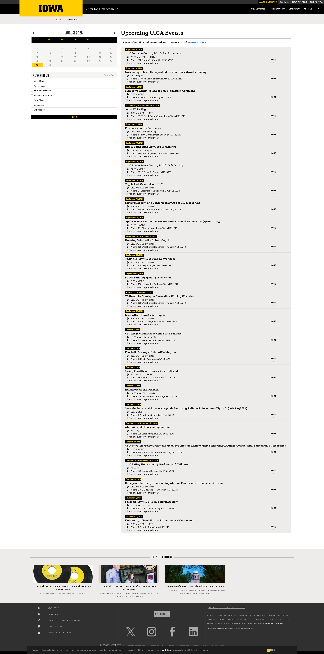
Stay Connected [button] (258, 9)
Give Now (160, 614)
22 (111, 57)
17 (50, 57)
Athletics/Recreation (43, 95)
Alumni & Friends (268, 2)
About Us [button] (308, 9)
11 (62, 53)
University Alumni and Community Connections (141, 646)
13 (88, 53)
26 (75, 61)
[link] (131, 631)
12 (75, 53)
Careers (53, 614)
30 (37, 65)
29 (111, 61)
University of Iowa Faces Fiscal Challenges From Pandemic (195, 586)
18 (62, 57)
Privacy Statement (166, 650)
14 (100, 53)
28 (100, 61)
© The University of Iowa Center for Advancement (226, 608)
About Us (53, 608)
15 (111, 53)
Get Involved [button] (277, 9)
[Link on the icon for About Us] (39, 608)
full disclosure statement (273, 623)
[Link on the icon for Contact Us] (39, 626)
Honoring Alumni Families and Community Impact (180, 646)
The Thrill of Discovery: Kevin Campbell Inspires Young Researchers (129, 587)
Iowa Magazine (299, 2)
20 (88, 57)
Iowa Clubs (39, 100)
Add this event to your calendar (143, 63)
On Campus (39, 105)
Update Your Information (64, 620)
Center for (101, 9)
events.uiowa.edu (197, 41)
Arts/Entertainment (42, 90)
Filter (73, 116)
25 (62, 61)
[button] (319, 9)
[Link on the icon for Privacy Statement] (39, 632)
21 (100, 57)
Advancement (40, 86)
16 (37, 57)
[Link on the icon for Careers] (39, 614)
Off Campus (39, 110)
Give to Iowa (316, 2)
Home (58, 20)
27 (88, 61)
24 (50, 61)
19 (75, 57)
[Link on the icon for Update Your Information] (39, 620)
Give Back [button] (293, 9)
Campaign (284, 2)
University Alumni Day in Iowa (213, 646)
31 (50, 65)
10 (50, 53)
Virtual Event (39, 81)
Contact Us (55, 626)
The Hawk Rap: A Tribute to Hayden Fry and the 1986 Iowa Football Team (63, 587)
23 (37, 61)
